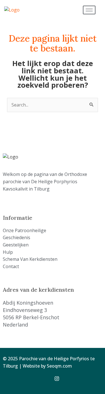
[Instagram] (59, 378)
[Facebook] (46, 378)
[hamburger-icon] (89, 10)
